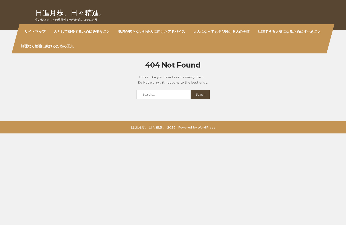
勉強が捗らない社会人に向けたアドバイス (151, 31)
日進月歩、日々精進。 (70, 12)
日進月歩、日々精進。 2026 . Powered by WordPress (173, 127)
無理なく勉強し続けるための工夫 (47, 46)
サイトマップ (35, 31)
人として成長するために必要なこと (82, 31)
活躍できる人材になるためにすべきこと (289, 31)
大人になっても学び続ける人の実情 (221, 31)
